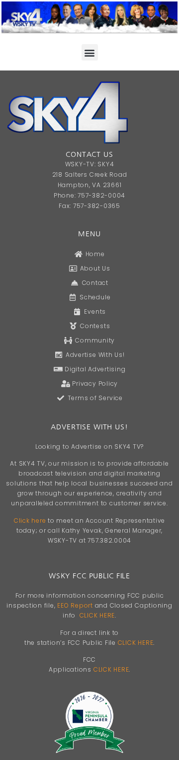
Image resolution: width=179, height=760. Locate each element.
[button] (90, 52)
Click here (30, 520)
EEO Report (75, 605)
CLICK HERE (97, 615)
